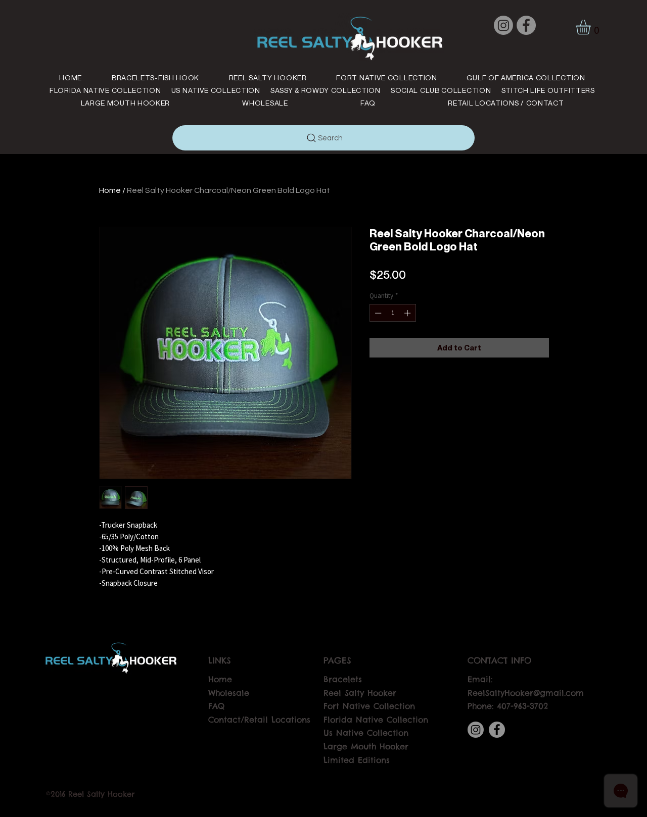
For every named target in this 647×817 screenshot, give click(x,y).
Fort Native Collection (369, 706)
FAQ (216, 706)
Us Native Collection (366, 733)
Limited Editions (357, 760)
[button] (592, 27)
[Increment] (408, 313)
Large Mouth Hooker (366, 746)
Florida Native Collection (376, 719)
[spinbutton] (392, 313)
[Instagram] (503, 25)
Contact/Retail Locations (259, 719)
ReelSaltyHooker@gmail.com (526, 693)
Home (110, 190)
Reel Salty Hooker (360, 693)
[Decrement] (377, 313)
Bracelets (343, 679)
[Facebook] (526, 25)
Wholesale (228, 693)
